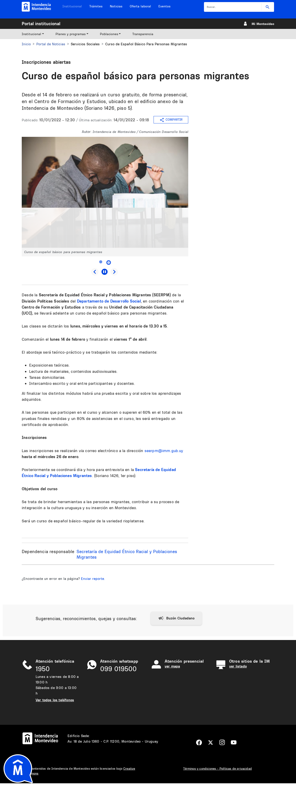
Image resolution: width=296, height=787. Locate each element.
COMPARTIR (174, 120)
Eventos (164, 6)
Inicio (26, 44)
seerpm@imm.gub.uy (164, 450)
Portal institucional (41, 23)
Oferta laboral (140, 6)
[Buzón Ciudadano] (176, 618)
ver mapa (172, 666)
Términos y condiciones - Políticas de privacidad (217, 768)
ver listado (238, 666)
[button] (105, 192)
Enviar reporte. (93, 578)
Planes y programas (71, 34)
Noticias (116, 6)
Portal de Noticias (50, 44)
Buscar (267, 7)
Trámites (95, 6)
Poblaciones (109, 34)
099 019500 (118, 669)
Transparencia (142, 34)
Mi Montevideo (263, 24)
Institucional (72, 6)
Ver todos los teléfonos (55, 700)
